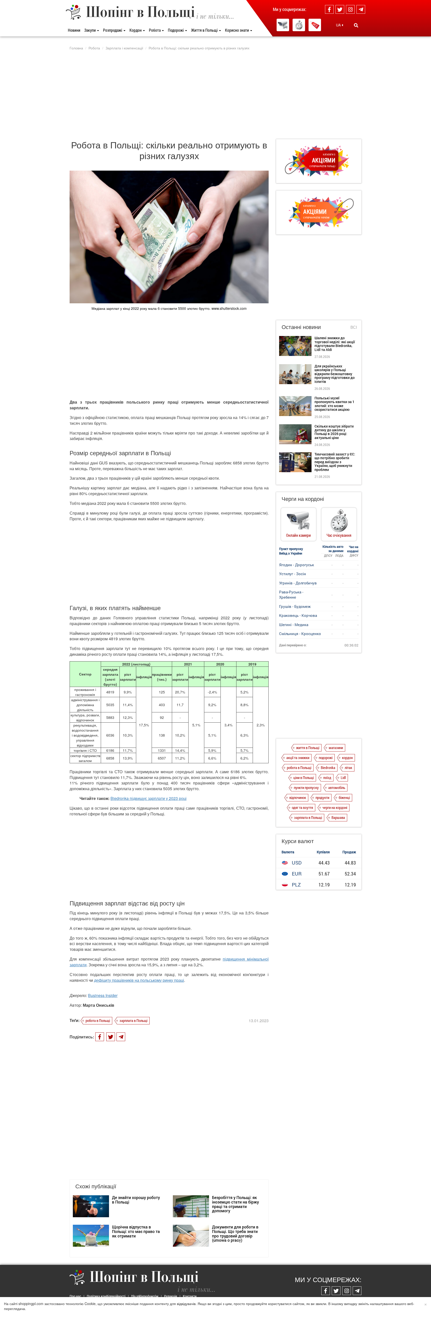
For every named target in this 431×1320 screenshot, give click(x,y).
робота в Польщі (98, 1020)
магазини (336, 747)
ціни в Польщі (303, 777)
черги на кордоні (335, 807)
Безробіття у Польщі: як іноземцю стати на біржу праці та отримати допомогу (235, 1204)
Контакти (190, 1296)
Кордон (135, 30)
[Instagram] (350, 9)
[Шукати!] (356, 25)
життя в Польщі (307, 747)
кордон (347, 757)
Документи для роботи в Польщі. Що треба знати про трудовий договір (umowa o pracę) (235, 1233)
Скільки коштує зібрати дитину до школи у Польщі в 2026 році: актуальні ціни (334, 432)
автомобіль (336, 787)
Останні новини (301, 326)
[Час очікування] (299, 25)
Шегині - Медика (293, 624)
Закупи (90, 30)
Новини (74, 30)
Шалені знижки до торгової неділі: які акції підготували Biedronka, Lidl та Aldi (335, 343)
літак (348, 767)
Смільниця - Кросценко (300, 633)
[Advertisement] (215, 94)
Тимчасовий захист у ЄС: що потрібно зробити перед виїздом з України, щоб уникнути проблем (335, 462)
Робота (155, 30)
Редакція (170, 1296)
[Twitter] (339, 9)
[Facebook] (329, 9)
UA (339, 24)
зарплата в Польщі (133, 1020)
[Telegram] (360, 9)
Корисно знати (237, 30)
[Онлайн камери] (283, 25)
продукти (322, 797)
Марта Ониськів (98, 1005)
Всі (353, 327)
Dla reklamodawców (144, 1296)
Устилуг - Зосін (292, 573)
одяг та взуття (302, 807)
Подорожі (176, 30)
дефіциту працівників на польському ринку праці (139, 980)
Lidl (343, 777)
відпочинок (297, 797)
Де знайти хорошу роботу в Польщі (136, 1200)
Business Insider (102, 995)
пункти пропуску (306, 787)
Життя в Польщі (204, 30)
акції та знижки (297, 757)
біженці (344, 797)
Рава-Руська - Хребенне (291, 594)
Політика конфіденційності (106, 1296)
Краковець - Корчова (298, 615)
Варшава (338, 817)
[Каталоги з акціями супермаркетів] (315, 25)
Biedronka (328, 767)
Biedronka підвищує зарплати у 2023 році (148, 798)
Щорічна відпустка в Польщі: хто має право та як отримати (136, 1231)
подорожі (325, 757)
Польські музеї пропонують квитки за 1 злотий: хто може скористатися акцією (334, 404)
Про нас (75, 1296)
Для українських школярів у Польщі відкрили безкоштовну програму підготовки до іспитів (335, 374)
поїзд (327, 777)
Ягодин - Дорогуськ (296, 564)
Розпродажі (113, 30)
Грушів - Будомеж (295, 606)
